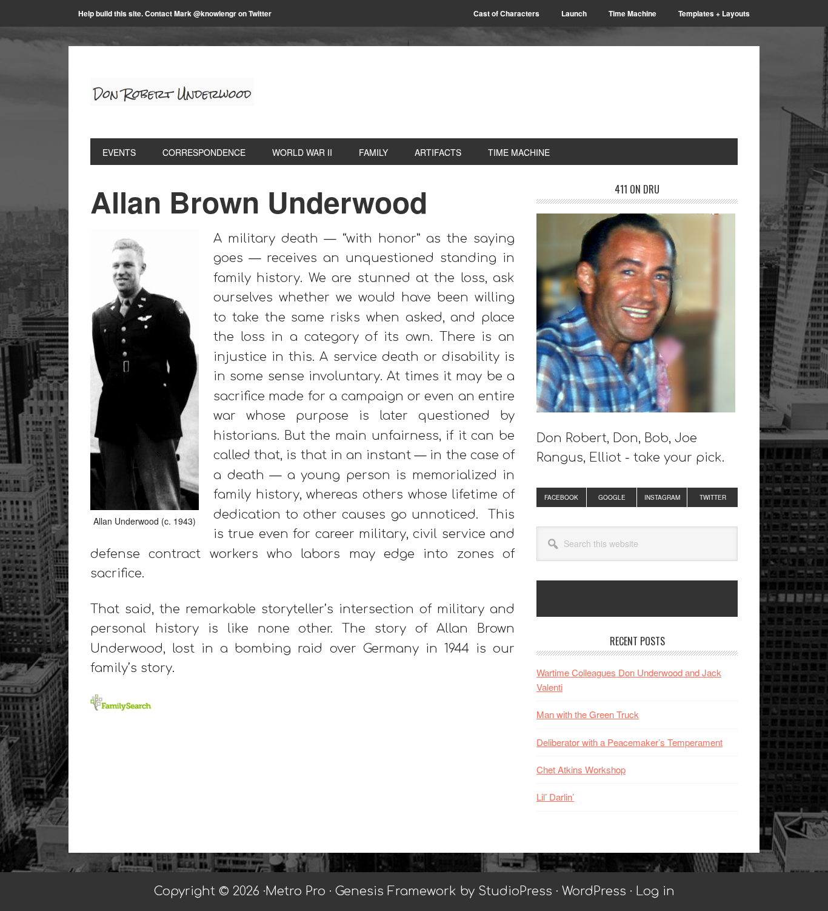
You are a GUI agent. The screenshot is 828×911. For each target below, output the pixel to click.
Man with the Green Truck (587, 714)
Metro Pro (295, 891)
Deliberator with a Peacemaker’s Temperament (629, 742)
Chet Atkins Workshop (581, 769)
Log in (655, 891)
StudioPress (515, 891)
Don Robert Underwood (172, 92)
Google (612, 497)
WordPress (594, 891)
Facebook (561, 497)
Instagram (662, 497)
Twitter (712, 497)
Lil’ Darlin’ (555, 796)
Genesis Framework (395, 891)
